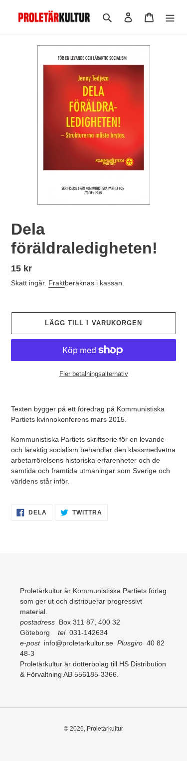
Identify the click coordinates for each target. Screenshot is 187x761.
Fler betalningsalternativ (93, 374)
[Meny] (170, 17)
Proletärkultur (105, 728)
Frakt (56, 283)
